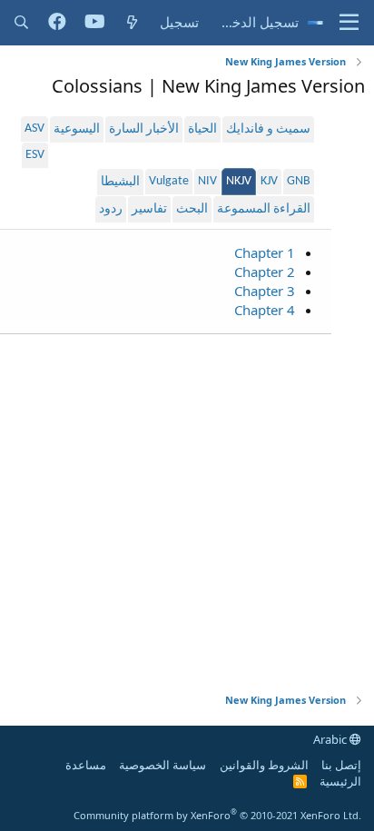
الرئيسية (340, 781)
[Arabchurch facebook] (57, 22)
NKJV (238, 181)
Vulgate (169, 181)
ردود (111, 209)
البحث (192, 209)
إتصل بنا (341, 765)
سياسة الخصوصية (162, 765)
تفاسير (149, 209)
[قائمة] (349, 22)
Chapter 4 (264, 310)
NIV (207, 181)
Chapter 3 (264, 291)
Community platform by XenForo (217, 815)
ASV (34, 128)
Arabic (331, 739)
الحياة (202, 129)
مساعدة (85, 765)
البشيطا (120, 182)
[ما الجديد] (132, 22)
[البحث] (21, 22)
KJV (269, 181)
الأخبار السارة (144, 129)
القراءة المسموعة (263, 209)
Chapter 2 (264, 271)
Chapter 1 (264, 252)
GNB (298, 181)
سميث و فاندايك (268, 129)
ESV (34, 155)
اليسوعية (77, 129)
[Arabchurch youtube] (94, 22)
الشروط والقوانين (264, 765)
